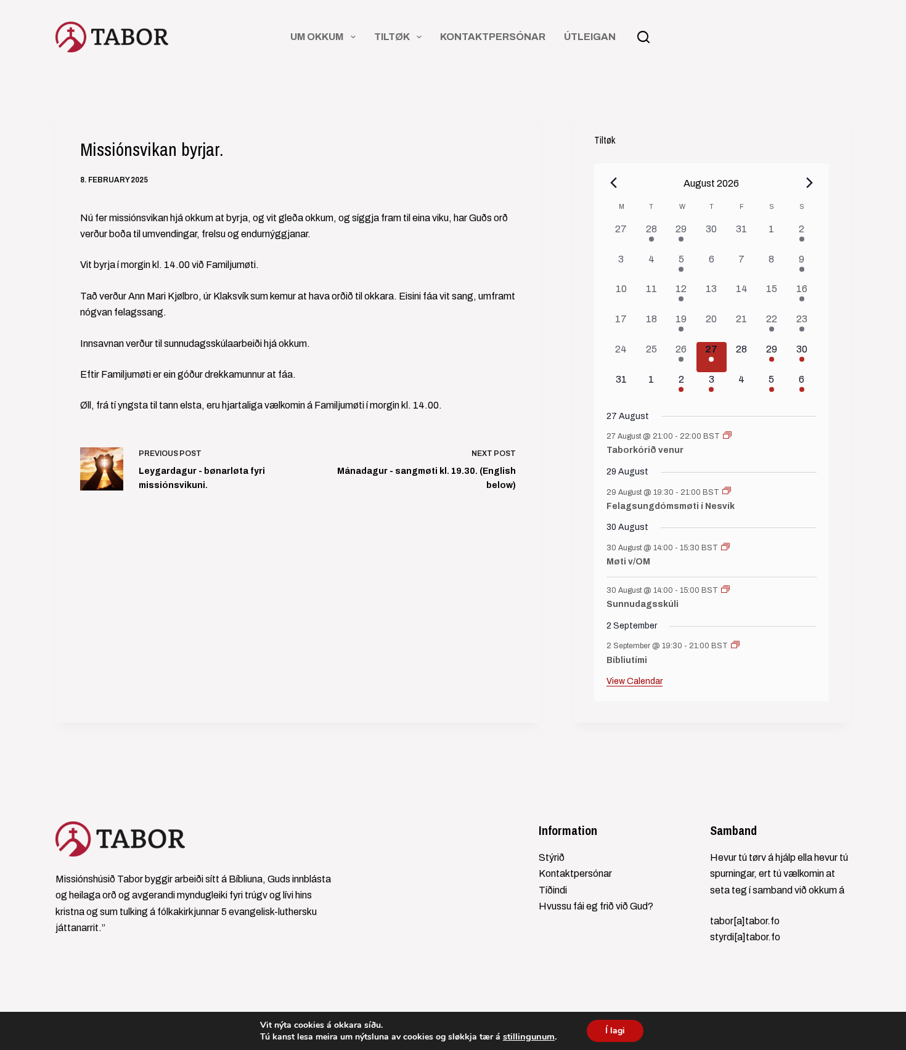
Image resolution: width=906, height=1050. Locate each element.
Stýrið (552, 857)
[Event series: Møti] (725, 547)
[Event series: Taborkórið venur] (727, 436)
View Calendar (634, 681)
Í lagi (615, 1030)
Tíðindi (553, 890)
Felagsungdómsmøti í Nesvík (670, 506)
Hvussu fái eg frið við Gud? (596, 906)
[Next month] (809, 183)
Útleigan (590, 36)
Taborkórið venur (645, 450)
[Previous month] (613, 183)
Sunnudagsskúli (642, 604)
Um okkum (316, 36)
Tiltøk (392, 36)
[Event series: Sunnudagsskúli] (725, 590)
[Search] (643, 37)
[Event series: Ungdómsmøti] (726, 491)
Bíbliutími (626, 660)
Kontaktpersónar (492, 36)
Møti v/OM (628, 561)
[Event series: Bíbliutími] (735, 645)
